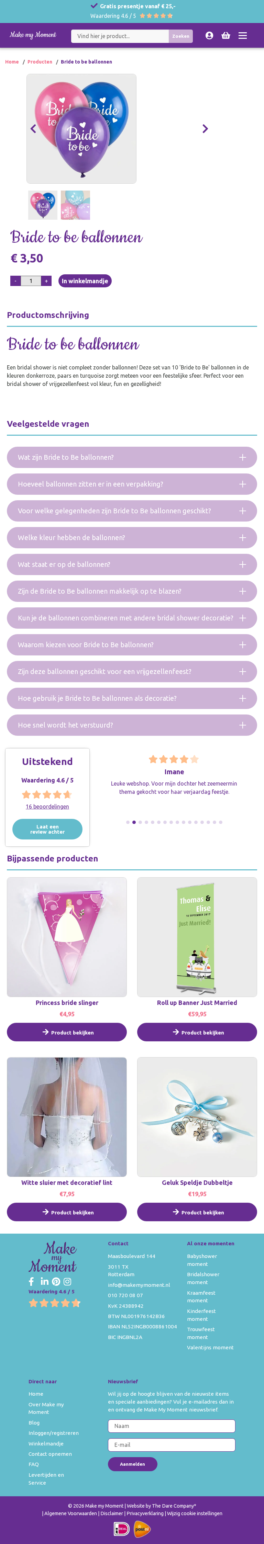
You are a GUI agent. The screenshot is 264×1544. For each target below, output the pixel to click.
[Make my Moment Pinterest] (56, 1282)
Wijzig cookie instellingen (194, 1513)
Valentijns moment (210, 1347)
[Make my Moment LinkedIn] (44, 1282)
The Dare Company (173, 1506)
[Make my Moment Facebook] (31, 1282)
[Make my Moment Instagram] (67, 1282)
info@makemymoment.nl (139, 1285)
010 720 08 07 (125, 1295)
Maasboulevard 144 (131, 1256)
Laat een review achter (47, 829)
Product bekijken (72, 1033)
